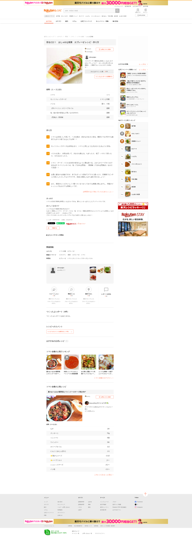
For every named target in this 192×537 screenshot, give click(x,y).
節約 (89, 507)
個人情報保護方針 (78, 525)
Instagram (140, 507)
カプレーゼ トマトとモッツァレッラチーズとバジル (76, 258)
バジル (52, 104)
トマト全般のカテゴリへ (103, 378)
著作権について (88, 525)
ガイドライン (61, 512)
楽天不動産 (103, 504)
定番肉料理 (81, 501)
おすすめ (49, 21)
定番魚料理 (81, 504)
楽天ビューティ (104, 507)
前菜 (69, 255)
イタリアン (62, 255)
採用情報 (96, 525)
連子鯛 (58, 16)
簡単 (89, 504)
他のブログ (82, 223)
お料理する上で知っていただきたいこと (97, 192)
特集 (45, 515)
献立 (66, 21)
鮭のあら (104, 16)
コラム (74, 21)
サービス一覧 (75, 533)
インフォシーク (118, 6)
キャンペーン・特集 (102, 21)
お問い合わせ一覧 (87, 533)
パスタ (80, 507)
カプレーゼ (70, 251)
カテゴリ (58, 21)
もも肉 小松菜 (122, 16)
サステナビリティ (100, 533)
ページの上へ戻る (145, 494)
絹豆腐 (116, 16)
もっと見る (142, 64)
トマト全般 (80, 36)
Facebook (140, 501)
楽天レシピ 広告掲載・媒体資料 (107, 525)
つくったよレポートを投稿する (104, 76)
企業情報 (70, 525)
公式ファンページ (86, 21)
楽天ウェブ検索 (117, 504)
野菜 (66, 36)
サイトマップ (61, 504)
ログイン (145, 12)
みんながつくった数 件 (99, 71)
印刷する (54, 228)
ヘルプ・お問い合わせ (64, 507)
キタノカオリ (64, 16)
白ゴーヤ (81, 16)
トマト (72, 36)
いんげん (87, 16)
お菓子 (80, 510)
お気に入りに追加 (106, 49)
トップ (46, 501)
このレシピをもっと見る (103, 475)
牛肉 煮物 (110, 16)
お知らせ (60, 515)
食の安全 (115, 21)
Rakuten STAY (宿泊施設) (119, 507)
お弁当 (90, 501)
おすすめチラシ (137, 6)
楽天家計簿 (128, 6)
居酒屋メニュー (73, 16)
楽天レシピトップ (49, 36)
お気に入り (138, 12)
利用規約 (60, 510)
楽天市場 (145, 6)
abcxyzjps (60, 267)
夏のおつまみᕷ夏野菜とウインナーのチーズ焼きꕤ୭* (67, 392)
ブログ (114, 501)
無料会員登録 (142, 15)
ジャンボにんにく (96, 16)
